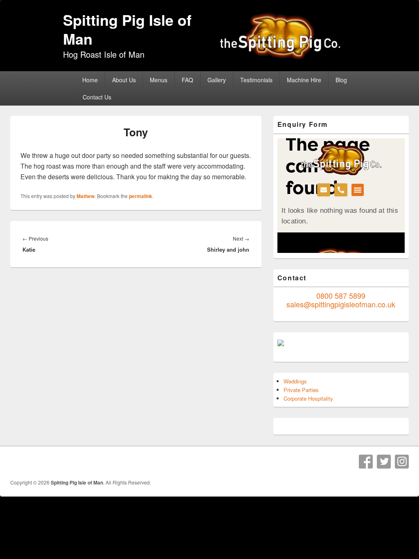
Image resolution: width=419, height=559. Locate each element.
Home (90, 80)
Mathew (86, 196)
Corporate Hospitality (308, 398)
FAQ (187, 80)
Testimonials (256, 80)
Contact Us (97, 97)
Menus (158, 80)
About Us (124, 80)
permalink (140, 196)
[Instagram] (402, 462)
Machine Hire (304, 80)
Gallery (216, 80)
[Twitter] (384, 462)
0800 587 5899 (340, 295)
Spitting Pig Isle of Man (127, 29)
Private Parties (301, 390)
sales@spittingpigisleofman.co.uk (340, 304)
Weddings (295, 381)
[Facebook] (366, 462)
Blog (341, 80)
